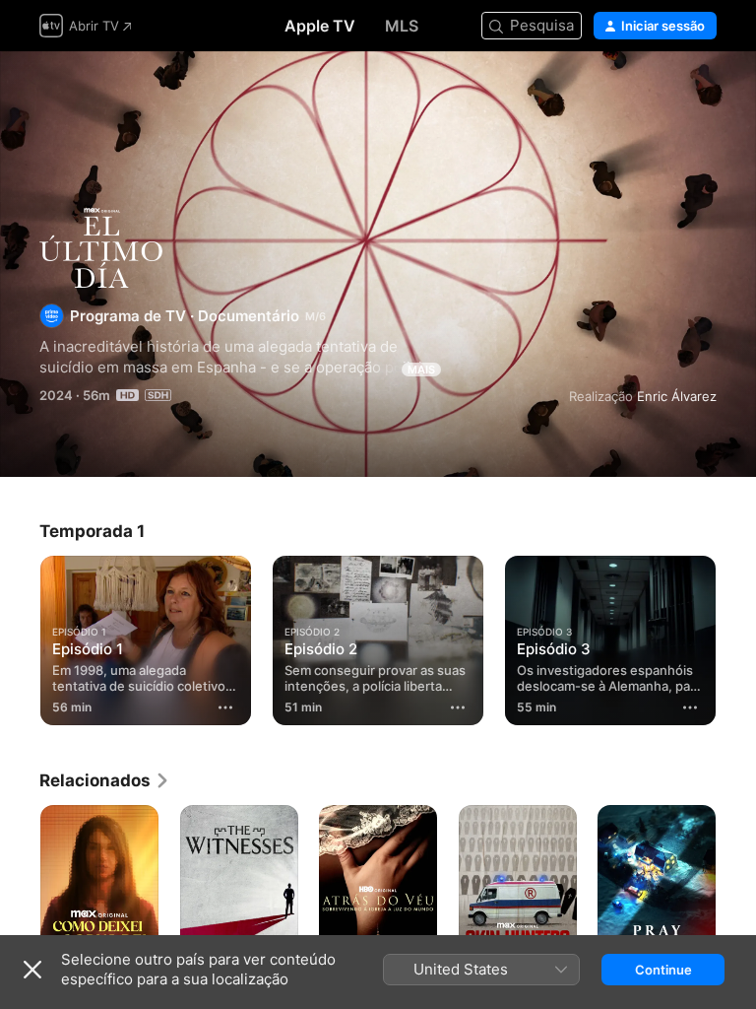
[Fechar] (32, 969)
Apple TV (319, 25)
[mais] (225, 707)
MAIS (421, 369)
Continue (663, 969)
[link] (104, 780)
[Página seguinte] (736, 893)
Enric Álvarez (677, 396)
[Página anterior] (19, 893)
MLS (401, 25)
